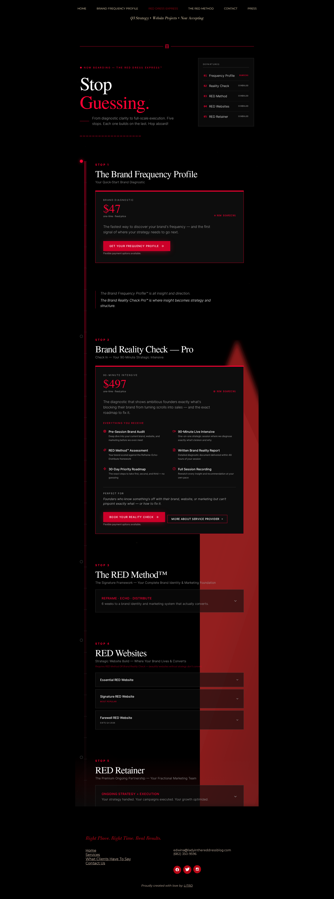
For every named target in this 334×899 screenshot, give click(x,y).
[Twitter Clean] (187, 869)
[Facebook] (177, 869)
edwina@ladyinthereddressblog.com (202, 850)
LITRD (188, 885)
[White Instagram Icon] (197, 869)
